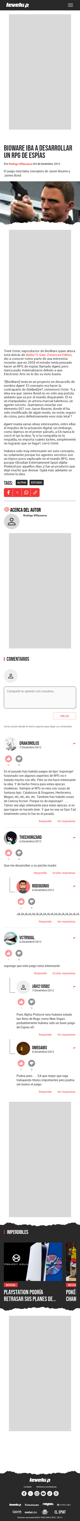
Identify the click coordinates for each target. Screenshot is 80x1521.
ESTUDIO (36, 482)
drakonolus (29, 743)
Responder (45, 821)
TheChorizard (30, 837)
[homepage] (17, 5)
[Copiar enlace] (35, 492)
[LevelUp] (15, 1505)
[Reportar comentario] (72, 745)
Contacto (28, 1486)
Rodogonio (40, 886)
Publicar (64, 716)
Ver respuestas (66, 821)
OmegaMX (39, 1047)
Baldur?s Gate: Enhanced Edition (48, 355)
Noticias (10, 1284)
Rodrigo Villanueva (20, 163)
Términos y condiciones (46, 1486)
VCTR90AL (27, 937)
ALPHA (21, 482)
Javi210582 (41, 986)
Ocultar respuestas (63, 873)
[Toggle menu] (70, 5)
